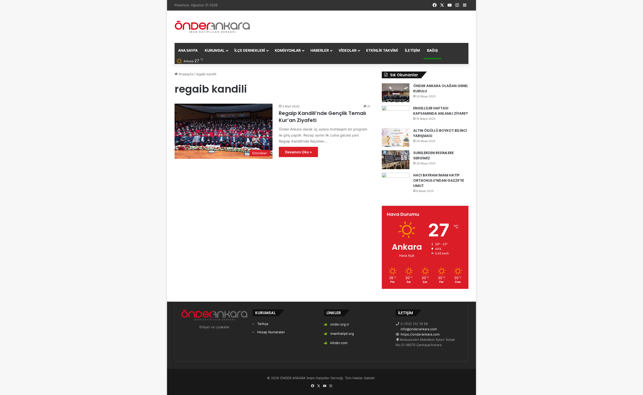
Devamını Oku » (298, 152)
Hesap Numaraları (271, 332)
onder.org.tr (339, 324)
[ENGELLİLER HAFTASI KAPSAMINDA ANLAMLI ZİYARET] (395, 115)
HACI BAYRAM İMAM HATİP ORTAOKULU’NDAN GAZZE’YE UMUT (438, 180)
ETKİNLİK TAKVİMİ (382, 50)
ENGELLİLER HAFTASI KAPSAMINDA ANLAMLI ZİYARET (440, 111)
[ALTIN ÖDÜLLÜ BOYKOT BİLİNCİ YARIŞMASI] (395, 137)
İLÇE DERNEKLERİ (249, 50)
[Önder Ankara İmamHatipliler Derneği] (212, 27)
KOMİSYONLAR (288, 50)
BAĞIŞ (432, 50)
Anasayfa (185, 74)
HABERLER (319, 50)
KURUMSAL (215, 50)
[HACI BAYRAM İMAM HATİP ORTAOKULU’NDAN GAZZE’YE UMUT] (395, 182)
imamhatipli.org (342, 334)
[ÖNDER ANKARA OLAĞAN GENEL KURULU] (395, 92)
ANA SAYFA (188, 50)
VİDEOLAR (347, 50)
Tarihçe (263, 324)
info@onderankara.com (418, 329)
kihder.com (338, 343)
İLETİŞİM (412, 50)
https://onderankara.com (420, 334)
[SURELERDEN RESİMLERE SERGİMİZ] (395, 159)
